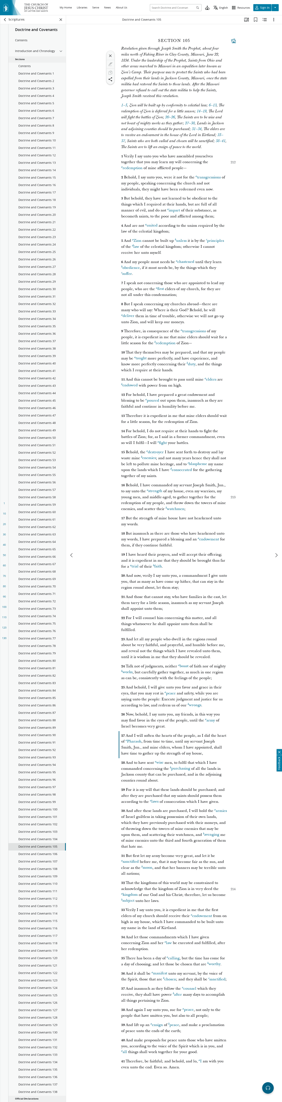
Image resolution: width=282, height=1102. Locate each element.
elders (211, 379)
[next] (276, 555)
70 (4, 576)
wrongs (195, 705)
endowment (209, 539)
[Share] (110, 79)
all (125, 1052)
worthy (214, 964)
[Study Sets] (246, 19)
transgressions (209, 177)
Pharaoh (134, 741)
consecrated (182, 469)
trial (135, 566)
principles (215, 240)
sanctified (131, 861)
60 (4, 565)
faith (158, 566)
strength (155, 491)
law (136, 246)
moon (147, 867)
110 (4, 617)
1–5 (124, 105)
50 (4, 555)
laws (155, 801)
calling (174, 958)
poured (153, 400)
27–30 (190, 123)
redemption (132, 168)
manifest (160, 973)
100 (4, 607)
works (127, 672)
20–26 (170, 117)
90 (4, 596)
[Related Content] (265, 19)
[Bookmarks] (255, 19)
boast (184, 666)
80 (4, 586)
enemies (149, 458)
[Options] (274, 19)
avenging (211, 834)
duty (192, 364)
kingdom (130, 894)
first (160, 289)
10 (4, 513)
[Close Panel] (61, 19)
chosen (170, 979)
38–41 (220, 141)
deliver (128, 316)
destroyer (156, 452)
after (178, 994)
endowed (130, 385)
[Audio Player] (268, 1088)
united (152, 225)
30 (4, 534)
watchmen (175, 508)
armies (221, 810)
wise (160, 762)
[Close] (110, 55)
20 (4, 524)
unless (181, 240)
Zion (137, 240)
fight (163, 442)
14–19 (201, 111)
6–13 (213, 105)
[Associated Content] (233, 40)
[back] (5, 19)
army (210, 720)
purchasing (180, 768)
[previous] (72, 555)
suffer (127, 273)
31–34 (196, 129)
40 (4, 545)
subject (128, 900)
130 (4, 638)
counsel (189, 988)
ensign (157, 1024)
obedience (131, 267)
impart (174, 210)
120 (4, 627)
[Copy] (110, 72)
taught (141, 358)
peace (171, 693)
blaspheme (198, 464)
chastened (185, 262)
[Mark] (110, 64)
